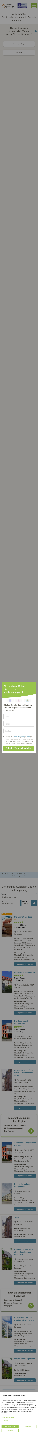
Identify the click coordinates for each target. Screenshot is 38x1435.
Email (7, 717)
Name (7, 724)
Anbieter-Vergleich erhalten (19, 748)
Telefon (8, 731)
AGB (28, 736)
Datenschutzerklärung (19, 736)
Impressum (5, 1420)
